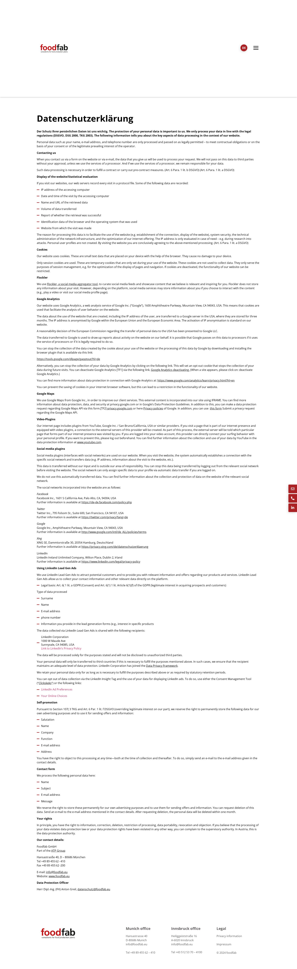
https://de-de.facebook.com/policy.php (106, 502)
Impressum (224, 944)
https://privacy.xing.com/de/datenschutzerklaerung (114, 547)
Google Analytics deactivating (170, 370)
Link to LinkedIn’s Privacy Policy (61, 648)
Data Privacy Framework (162, 666)
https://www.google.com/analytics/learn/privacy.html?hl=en (196, 380)
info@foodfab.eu (57, 872)
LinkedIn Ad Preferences (56, 689)
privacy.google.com (119, 408)
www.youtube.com (89, 442)
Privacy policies (153, 408)
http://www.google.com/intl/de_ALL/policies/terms (113, 532)
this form (216, 408)
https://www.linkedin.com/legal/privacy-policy (110, 561)
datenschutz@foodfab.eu (94, 889)
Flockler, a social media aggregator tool (72, 284)
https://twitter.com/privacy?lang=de (104, 517)
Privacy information (229, 936)
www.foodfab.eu (59, 876)
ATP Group (58, 851)
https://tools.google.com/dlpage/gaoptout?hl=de (68, 359)
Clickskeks (45, 683)
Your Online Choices (54, 696)
